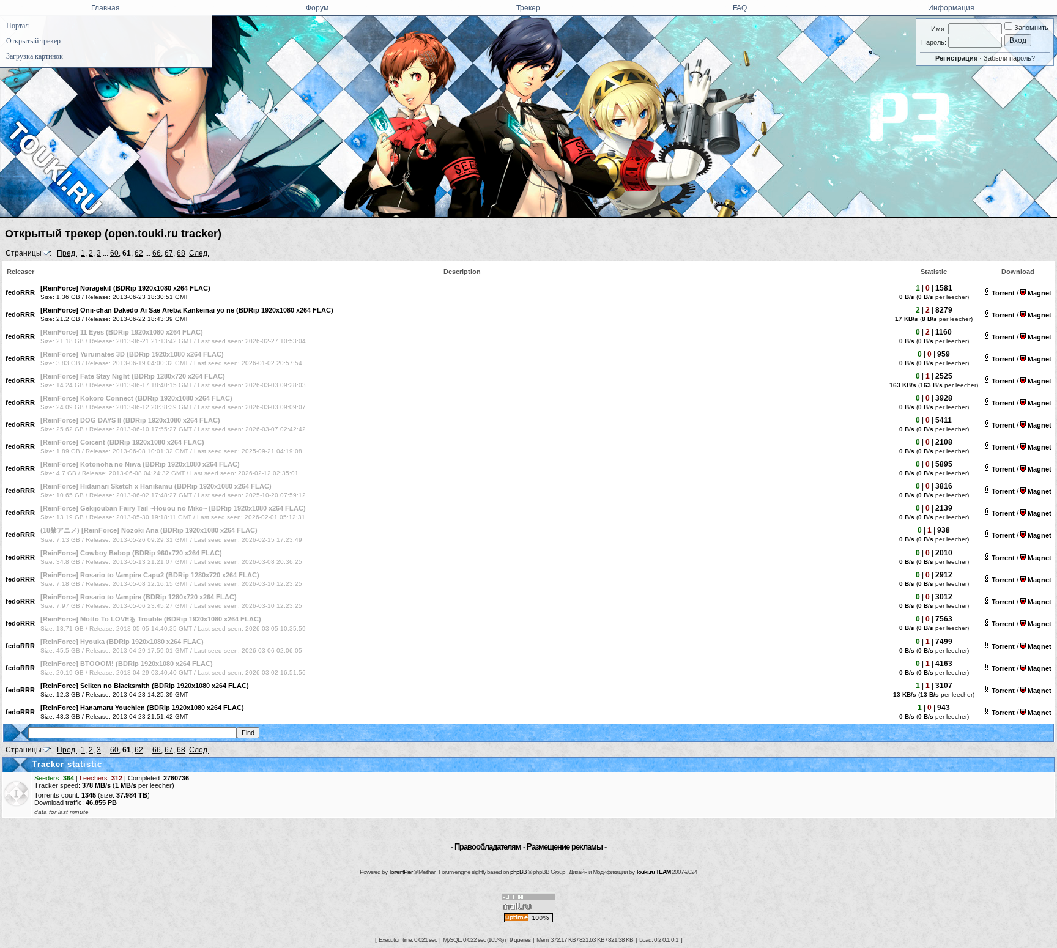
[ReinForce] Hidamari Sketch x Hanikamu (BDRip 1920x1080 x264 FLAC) (156, 486)
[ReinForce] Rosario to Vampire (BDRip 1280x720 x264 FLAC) (138, 597)
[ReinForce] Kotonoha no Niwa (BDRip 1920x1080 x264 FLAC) (140, 464)
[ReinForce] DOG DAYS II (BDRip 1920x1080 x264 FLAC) (130, 420)
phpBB (518, 871)
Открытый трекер (33, 41)
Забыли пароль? (1009, 58)
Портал (17, 25)
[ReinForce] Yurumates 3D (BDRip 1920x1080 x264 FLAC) (132, 354)
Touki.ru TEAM (653, 871)
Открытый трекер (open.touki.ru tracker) (113, 234)
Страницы (24, 253)
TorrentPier (400, 871)
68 (181, 253)
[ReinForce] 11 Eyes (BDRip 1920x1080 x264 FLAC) (121, 332)
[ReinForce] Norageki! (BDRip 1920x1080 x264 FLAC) (125, 288)
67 (169, 253)
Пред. (67, 253)
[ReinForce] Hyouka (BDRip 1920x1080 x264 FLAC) (122, 641)
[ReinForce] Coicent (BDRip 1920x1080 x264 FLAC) (122, 442)
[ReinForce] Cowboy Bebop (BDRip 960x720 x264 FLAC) (131, 553)
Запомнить (1030, 27)
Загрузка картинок (34, 56)
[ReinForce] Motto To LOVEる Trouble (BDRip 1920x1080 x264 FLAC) (150, 619)
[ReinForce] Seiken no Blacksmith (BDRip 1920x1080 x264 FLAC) (144, 685)
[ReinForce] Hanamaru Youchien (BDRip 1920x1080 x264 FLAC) (142, 707)
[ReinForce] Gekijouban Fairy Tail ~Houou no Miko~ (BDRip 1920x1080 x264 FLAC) (173, 508)
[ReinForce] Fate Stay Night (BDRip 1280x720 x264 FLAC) (132, 376)
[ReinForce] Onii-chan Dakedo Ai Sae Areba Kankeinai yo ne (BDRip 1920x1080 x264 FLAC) (186, 310)
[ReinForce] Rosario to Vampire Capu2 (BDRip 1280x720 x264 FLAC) (149, 575)
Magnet (1039, 293)
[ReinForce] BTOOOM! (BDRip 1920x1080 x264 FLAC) (126, 663)
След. (199, 253)
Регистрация (956, 58)
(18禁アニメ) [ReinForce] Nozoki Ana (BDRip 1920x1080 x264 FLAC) (149, 530)
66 (156, 253)
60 (114, 253)
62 (139, 253)
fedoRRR (20, 292)
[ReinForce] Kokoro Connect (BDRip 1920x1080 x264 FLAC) (136, 398)
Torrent (1003, 293)
